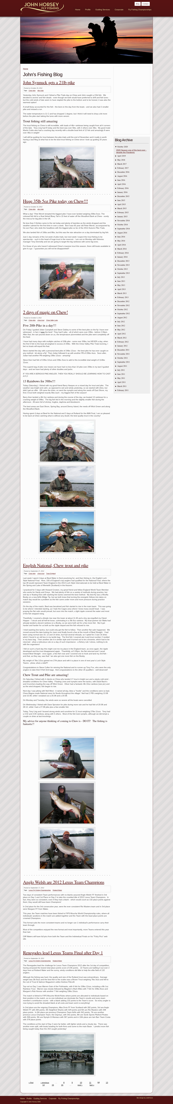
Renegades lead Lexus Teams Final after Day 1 (63, 952)
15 (53, 1085)
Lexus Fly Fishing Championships (40, 890)
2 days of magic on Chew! (45, 312)
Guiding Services (102, 9)
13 (107, 1083)
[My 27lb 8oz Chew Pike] (67, 870)
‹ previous (45, 1083)
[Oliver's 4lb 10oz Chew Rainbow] (67, 780)
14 (43, 1085)
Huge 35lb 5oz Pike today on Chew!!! (55, 201)
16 (62, 1085)
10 (81, 1083)
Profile (88, 9)
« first (31, 1083)
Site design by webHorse (145, 1098)
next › (80, 1085)
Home (77, 9)
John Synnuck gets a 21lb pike (49, 82)
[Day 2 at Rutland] (67, 1076)
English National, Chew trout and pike (55, 565)
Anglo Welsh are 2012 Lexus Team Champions (63, 882)
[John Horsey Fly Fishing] (42, 9)
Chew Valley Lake (52, 320)
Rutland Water (57, 890)
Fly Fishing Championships (139, 9)
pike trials (40, 90)
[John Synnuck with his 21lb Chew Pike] (67, 189)
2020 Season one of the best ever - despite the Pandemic (131, 151)
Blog (137, 4)
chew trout (40, 320)
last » (92, 1085)
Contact (145, 4)
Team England (51, 573)
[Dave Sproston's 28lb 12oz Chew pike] (67, 825)
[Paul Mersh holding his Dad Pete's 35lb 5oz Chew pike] (67, 300)
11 (90, 1083)
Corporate (119, 9)
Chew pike (32, 90)
